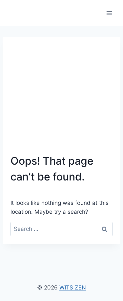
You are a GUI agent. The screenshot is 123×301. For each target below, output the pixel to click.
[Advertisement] (61, 99)
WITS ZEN (72, 287)
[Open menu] (109, 13)
